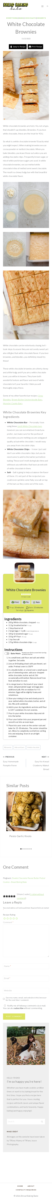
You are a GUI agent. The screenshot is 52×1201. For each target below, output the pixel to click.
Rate (37, 602)
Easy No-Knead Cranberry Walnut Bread (41, 763)
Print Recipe (36, 47)
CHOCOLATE (30, 18)
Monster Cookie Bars (12, 403)
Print (16, 602)
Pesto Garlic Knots (20, 836)
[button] (22, 594)
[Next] (42, 819)
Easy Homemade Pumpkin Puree (11, 761)
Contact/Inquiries (26, 1190)
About (31, 1186)
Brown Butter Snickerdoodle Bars (27, 399)
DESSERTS (41, 18)
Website (8, 990)
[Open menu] (42, 6)
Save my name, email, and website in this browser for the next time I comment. (26, 999)
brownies (8, 747)
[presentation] (26, 811)
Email (7, 978)
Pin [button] (27, 602)
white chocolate (33, 747)
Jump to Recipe (18, 47)
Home (20, 1186)
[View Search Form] (47, 6)
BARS (21, 18)
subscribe (18, 1008)
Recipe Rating (9, 914)
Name (7, 966)
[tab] (21, 849)
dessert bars (19, 747)
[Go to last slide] (10, 819)
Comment (8, 922)
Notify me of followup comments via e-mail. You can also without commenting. (24, 1006)
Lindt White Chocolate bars (29, 426)
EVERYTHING (12, 18)
